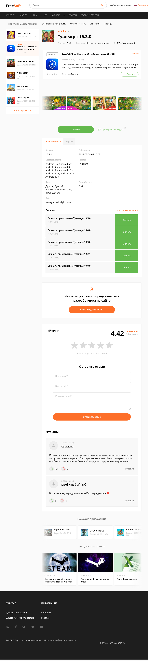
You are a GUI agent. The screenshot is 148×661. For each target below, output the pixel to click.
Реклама (45, 617)
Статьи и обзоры (90, 15)
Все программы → (22, 110)
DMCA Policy (12, 640)
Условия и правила (31, 640)
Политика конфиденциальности (60, 640)
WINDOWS (10, 15)
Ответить (129, 468)
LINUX (34, 15)
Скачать (76, 129)
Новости (72, 15)
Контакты (46, 612)
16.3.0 (64, 43)
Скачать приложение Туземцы (69, 218)
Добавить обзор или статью (20, 617)
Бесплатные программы (54, 23)
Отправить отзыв (92, 416)
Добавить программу (16, 612)
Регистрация (124, 5)
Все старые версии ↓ (127, 210)
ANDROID (56, 15)
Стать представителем (91, 309)
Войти (113, 5)
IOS (45, 15)
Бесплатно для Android (97, 43)
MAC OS (23, 15)
